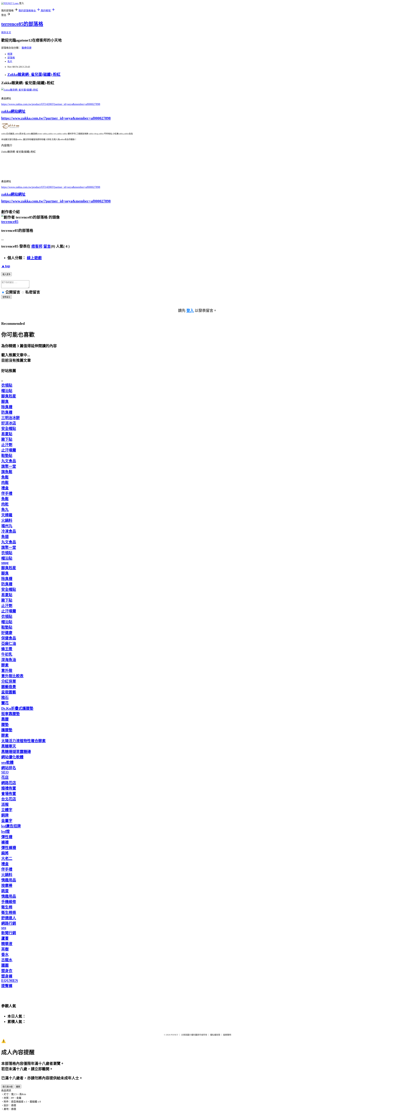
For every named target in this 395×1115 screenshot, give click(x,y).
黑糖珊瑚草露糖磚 (16, 752)
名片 (9, 61)
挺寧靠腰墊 (10, 714)
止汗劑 (6, 445)
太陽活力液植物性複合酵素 (23, 741)
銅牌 (5, 815)
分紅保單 (8, 681)
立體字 (6, 810)
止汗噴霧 (8, 450)
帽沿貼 (6, 391)
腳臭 (5, 402)
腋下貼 (6, 439)
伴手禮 (6, 493)
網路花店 (8, 783)
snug (4, 563)
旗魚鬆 (6, 472)
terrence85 (9, 222)
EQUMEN (9, 980)
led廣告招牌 (11, 826)
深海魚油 (8, 660)
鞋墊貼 (6, 456)
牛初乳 (6, 654)
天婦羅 (6, 515)
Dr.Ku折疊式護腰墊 (17, 708)
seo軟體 (7, 762)
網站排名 (8, 768)
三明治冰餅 (10, 418)
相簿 (9, 54)
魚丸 (5, 510)
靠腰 (5, 719)
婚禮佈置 (8, 788)
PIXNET (174, 1035)
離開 (18, 1087)
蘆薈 (5, 938)
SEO (5, 772)
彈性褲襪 (8, 848)
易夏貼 (6, 434)
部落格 (11, 57)
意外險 (6, 671)
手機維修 (8, 902)
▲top (5, 266)
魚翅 (5, 537)
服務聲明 (227, 1035)
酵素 (5, 665)
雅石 (5, 698)
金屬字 (6, 821)
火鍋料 (6, 520)
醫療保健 (26, 47)
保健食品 (8, 638)
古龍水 (6, 960)
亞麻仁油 (8, 644)
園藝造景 (8, 687)
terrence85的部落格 (22, 24)
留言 (47, 246)
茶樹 (5, 949)
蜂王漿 (6, 649)
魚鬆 (5, 477)
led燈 (5, 831)
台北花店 (8, 799)
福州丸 (6, 526)
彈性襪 (6, 837)
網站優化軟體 (12, 757)
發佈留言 (6, 297)
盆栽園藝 (8, 692)
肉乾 (5, 504)
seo (3, 928)
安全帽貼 (8, 429)
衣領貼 (6, 385)
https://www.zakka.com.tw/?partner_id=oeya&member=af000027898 (56, 118)
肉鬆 (5, 483)
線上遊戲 (34, 258)
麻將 (5, 853)
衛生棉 (6, 907)
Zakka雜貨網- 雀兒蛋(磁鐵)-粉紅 (33, 74)
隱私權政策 (215, 1035)
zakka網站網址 (13, 111)
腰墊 (5, 725)
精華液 (6, 944)
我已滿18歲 (7, 1087)
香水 (5, 955)
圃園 (5, 965)
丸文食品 (8, 461)
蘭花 (5, 703)
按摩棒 (6, 886)
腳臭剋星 (8, 396)
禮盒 (5, 488)
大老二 (6, 858)
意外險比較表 (12, 676)
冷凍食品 (8, 531)
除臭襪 (6, 407)
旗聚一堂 (8, 466)
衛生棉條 (8, 913)
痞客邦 (36, 246)
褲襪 (5, 842)
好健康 (6, 633)
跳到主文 (6, 32)
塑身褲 (6, 976)
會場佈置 (8, 794)
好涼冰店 (8, 423)
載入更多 (6, 274)
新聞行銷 (8, 933)
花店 (5, 777)
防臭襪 (6, 412)
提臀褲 (6, 986)
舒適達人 (8, 918)
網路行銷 (8, 923)
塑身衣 (6, 971)
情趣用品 (8, 880)
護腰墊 (6, 730)
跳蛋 (5, 891)
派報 (5, 804)
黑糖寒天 (8, 746)
